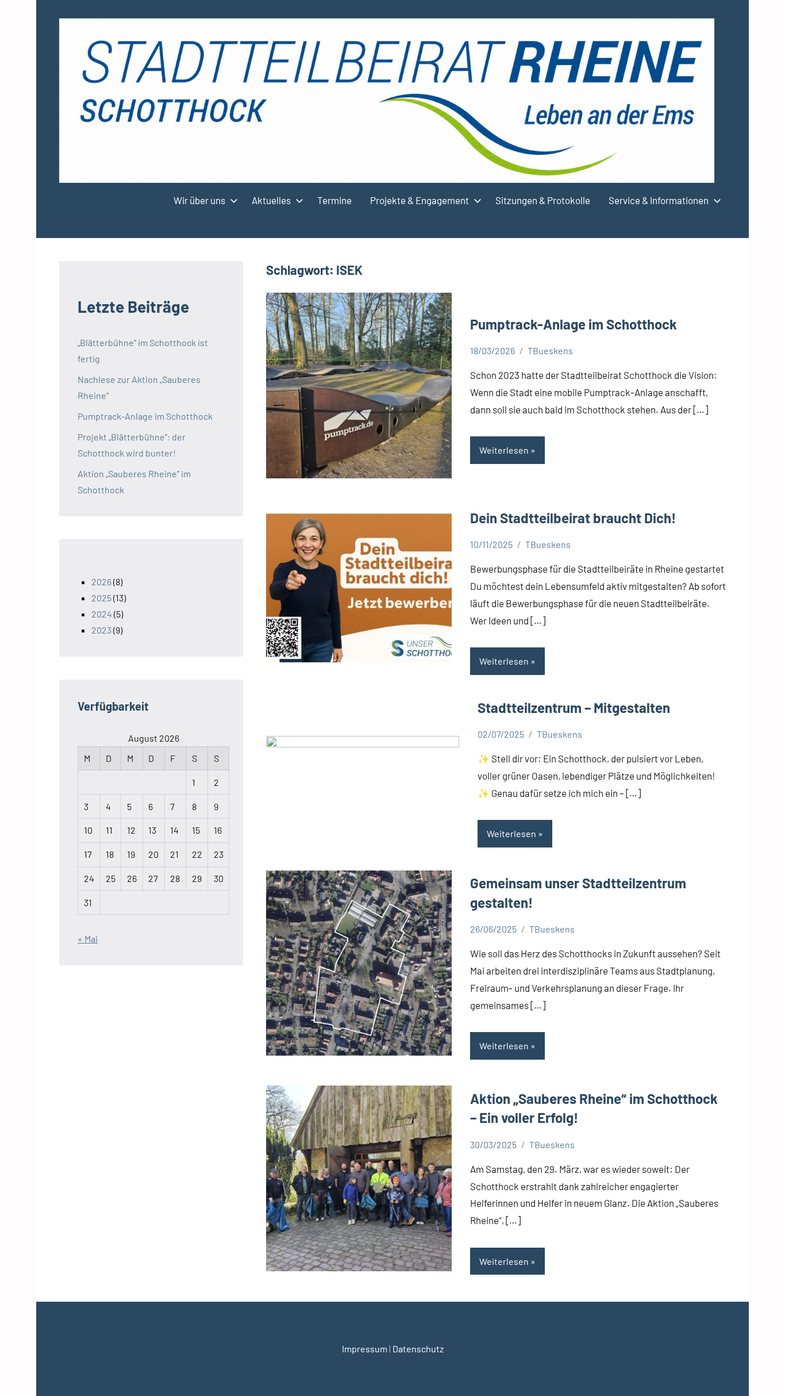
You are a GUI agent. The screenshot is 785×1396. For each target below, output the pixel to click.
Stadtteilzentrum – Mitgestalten (574, 707)
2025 (101, 597)
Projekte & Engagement (419, 200)
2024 (101, 613)
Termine (334, 200)
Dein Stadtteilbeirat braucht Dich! (573, 517)
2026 (101, 581)
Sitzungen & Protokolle (542, 200)
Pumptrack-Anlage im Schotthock (573, 324)
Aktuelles (271, 200)
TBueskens (550, 350)
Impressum (364, 1348)
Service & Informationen (659, 200)
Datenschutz (418, 1348)
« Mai (88, 938)
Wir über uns (199, 200)
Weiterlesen (504, 449)
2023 (101, 629)
